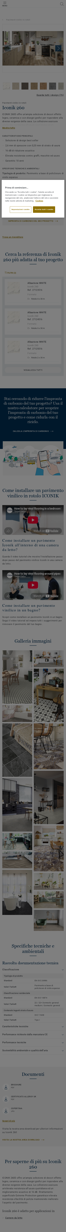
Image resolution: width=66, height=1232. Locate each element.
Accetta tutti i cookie (44, 209)
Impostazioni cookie (21, 209)
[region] (33, 198)
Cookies (39, 201)
